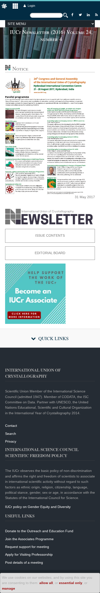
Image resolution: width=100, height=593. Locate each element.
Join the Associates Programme (29, 539)
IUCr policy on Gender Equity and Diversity (38, 507)
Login (31, 6)
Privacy (10, 441)
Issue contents (50, 235)
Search (10, 434)
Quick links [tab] (53, 338)
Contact (11, 426)
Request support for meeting (27, 547)
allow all (46, 583)
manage (8, 588)
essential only (70, 583)
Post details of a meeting (24, 562)
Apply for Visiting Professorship (29, 554)
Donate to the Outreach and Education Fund (39, 531)
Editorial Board (50, 253)
